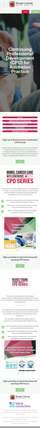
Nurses (20, 117)
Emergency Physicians (20, 131)
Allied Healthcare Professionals (20, 121)
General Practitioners (20, 124)
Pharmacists (20, 128)
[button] (3, 233)
